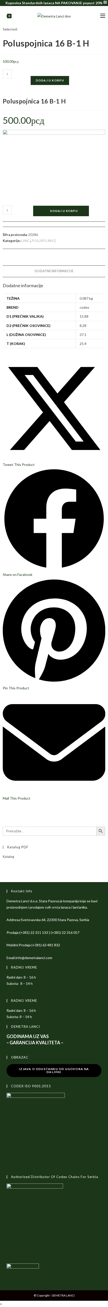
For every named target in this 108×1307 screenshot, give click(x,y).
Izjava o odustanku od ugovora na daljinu (54, 1070)
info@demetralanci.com (34, 958)
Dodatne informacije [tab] (54, 271)
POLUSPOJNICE (44, 241)
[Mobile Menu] (102, 16)
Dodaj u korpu (50, 80)
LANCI (26, 241)
